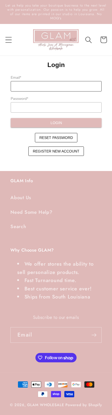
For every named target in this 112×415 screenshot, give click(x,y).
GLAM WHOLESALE (45, 404)
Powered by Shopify (83, 404)
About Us (20, 197)
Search (18, 226)
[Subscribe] (93, 335)
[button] (8, 39)
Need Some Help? (31, 212)
